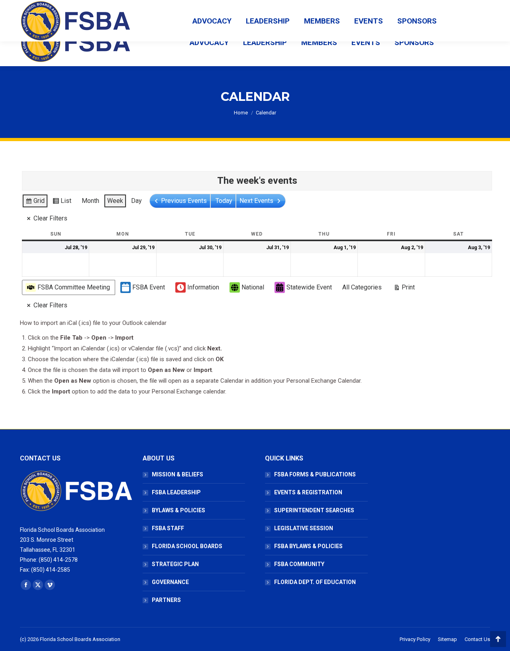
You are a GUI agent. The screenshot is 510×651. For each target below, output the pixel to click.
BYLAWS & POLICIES (178, 510)
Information (203, 287)
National (252, 287)
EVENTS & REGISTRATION (308, 492)
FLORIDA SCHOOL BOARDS (187, 546)
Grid (35, 202)
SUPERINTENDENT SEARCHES (314, 510)
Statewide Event (309, 287)
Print (404, 289)
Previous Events (184, 201)
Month (90, 201)
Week (115, 201)
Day (136, 201)
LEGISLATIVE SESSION (303, 528)
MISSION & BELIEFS (177, 474)
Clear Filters (50, 218)
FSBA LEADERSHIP (176, 492)
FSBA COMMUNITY (299, 564)
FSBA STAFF (168, 528)
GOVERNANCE (170, 582)
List (61, 202)
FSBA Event (148, 287)
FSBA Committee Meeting (73, 287)
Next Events (256, 201)
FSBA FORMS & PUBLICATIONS (315, 474)
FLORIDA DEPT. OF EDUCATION (315, 582)
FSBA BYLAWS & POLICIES (308, 546)
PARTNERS (166, 600)
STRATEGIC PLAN (175, 564)
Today (224, 201)
